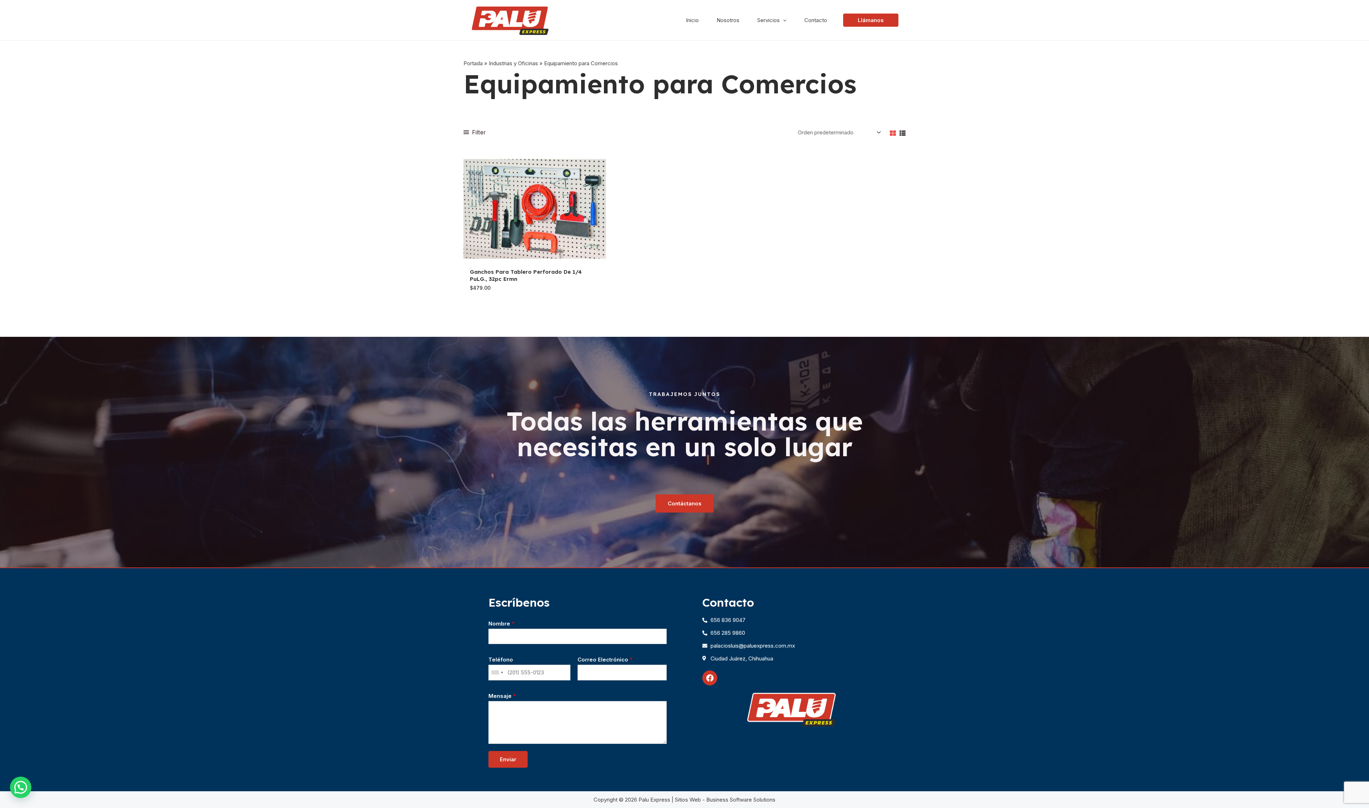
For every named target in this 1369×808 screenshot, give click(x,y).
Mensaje (502, 696)
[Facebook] (709, 677)
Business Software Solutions (740, 799)
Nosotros (728, 20)
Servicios (768, 20)
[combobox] (497, 672)
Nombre (501, 623)
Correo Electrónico (605, 659)
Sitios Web (688, 799)
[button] (20, 787)
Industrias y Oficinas (513, 63)
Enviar (508, 759)
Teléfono (500, 659)
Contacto (815, 20)
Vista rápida (535, 258)
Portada (473, 63)
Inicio (692, 20)
